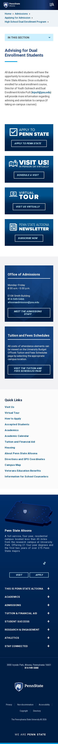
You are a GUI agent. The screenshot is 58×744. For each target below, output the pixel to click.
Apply (39, 574)
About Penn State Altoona (21, 453)
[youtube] (29, 563)
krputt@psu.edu (41, 92)
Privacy (9, 704)
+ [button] (48, 588)
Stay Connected (16, 646)
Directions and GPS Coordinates (25, 459)
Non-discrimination (25, 704)
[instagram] (21, 563)
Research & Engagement (22, 629)
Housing (10, 447)
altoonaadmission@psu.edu (23, 302)
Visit (19, 574)
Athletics (12, 637)
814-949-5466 (16, 299)
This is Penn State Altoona (24, 588)
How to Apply (13, 418)
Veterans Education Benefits (23, 470)
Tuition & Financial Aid (21, 613)
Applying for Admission (17, 17)
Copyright (24, 711)
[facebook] (13, 563)
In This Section (18, 37)
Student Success (17, 621)
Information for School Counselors (26, 476)
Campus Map (13, 465)
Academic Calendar (17, 436)
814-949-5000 (31, 667)
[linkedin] (37, 563)
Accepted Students (17, 424)
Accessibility (44, 704)
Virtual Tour (12, 412)
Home (8, 13)
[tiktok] (44, 563)
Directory (37, 711)
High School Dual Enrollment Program (25, 21)
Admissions (21, 13)
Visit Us (9, 407)
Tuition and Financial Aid (20, 441)
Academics (12, 430)
